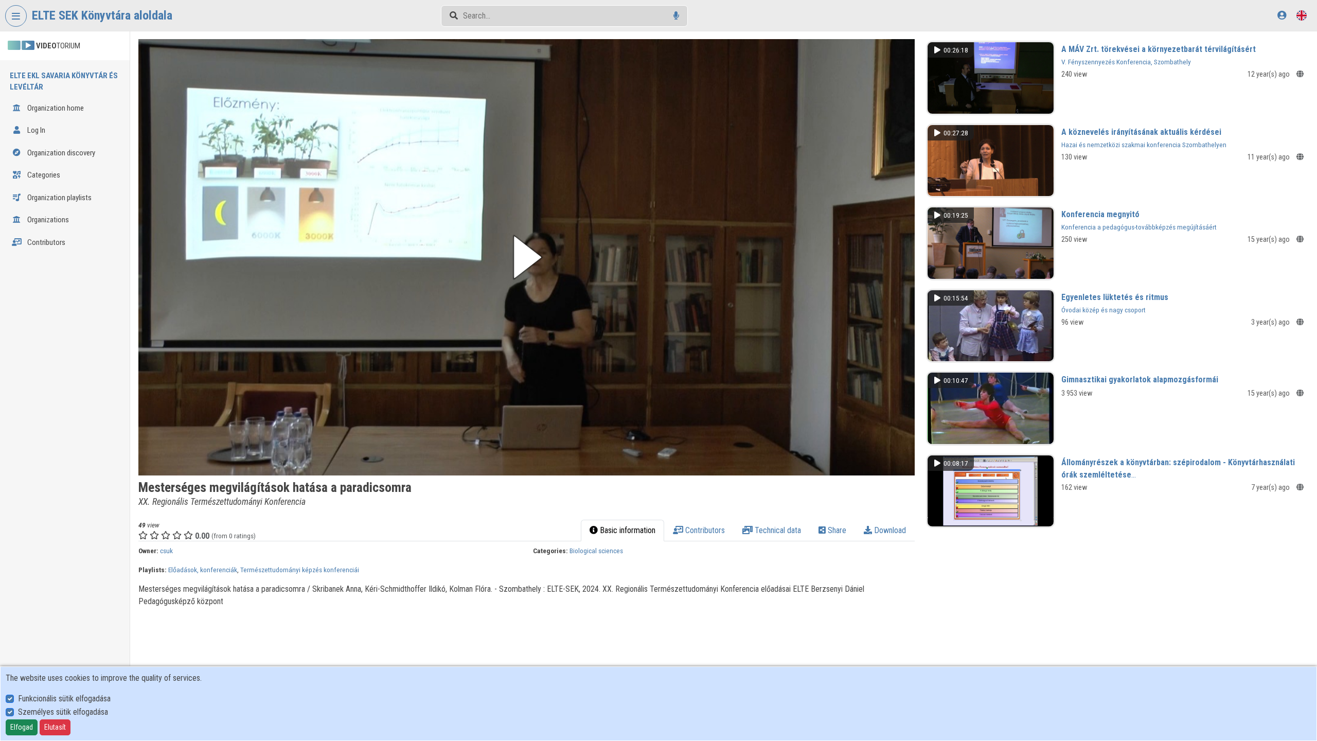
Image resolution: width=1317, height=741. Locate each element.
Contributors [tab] (704, 530)
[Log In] (1281, 15)
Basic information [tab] (626, 530)
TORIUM (58, 45)
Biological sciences (596, 550)
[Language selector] (1301, 15)
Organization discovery (60, 152)
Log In (35, 130)
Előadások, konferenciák (202, 570)
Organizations (47, 219)
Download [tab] (889, 530)
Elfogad (21, 727)
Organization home (55, 108)
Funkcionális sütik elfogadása (64, 698)
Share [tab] (836, 530)
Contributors (45, 242)
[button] (526, 257)
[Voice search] (676, 16)
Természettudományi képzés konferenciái (299, 570)
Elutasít (55, 727)
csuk (166, 550)
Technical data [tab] (777, 530)
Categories (43, 175)
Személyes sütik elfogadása (63, 712)
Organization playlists (59, 197)
